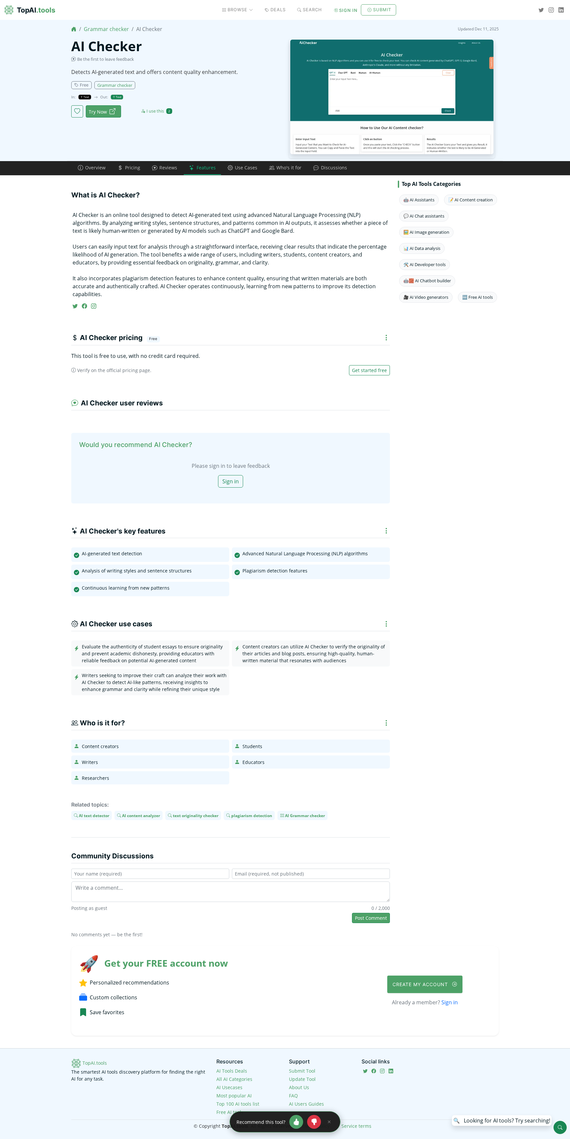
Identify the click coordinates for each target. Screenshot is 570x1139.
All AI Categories (234, 1079)
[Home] (74, 29)
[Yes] (296, 1122)
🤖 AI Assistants (418, 200)
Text (86, 97)
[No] (314, 1122)
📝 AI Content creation (470, 200)
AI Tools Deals (231, 1071)
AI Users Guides (306, 1104)
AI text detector (93, 815)
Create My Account (421, 984)
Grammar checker (106, 29)
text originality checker (195, 815)
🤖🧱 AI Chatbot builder (427, 281)
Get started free (369, 370)
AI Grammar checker (304, 815)
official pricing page (128, 370)
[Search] (560, 1127)
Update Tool (302, 1079)
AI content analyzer (140, 815)
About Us (299, 1087)
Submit (382, 9)
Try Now (98, 112)
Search (312, 9)
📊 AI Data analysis (421, 248)
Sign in (348, 10)
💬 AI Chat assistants (423, 216)
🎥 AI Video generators (425, 297)
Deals (278, 9)
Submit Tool (302, 1071)
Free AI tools (229, 1112)
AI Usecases (229, 1087)
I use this (158, 111)
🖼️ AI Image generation (426, 232)
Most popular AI (234, 1095)
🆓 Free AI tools (477, 297)
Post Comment (371, 918)
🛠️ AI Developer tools (424, 264)
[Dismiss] (329, 1122)
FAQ (293, 1095)
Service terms (356, 1126)
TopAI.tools (94, 1063)
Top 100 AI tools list (237, 1104)
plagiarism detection (251, 815)
